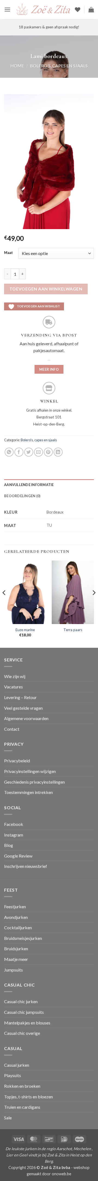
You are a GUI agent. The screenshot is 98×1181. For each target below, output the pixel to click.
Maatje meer (16, 959)
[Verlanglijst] (77, 10)
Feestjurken (15, 906)
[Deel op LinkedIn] (58, 452)
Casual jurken (16, 1065)
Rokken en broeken (22, 1086)
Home (17, 65)
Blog (8, 845)
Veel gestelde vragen (23, 708)
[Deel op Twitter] (28, 452)
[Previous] (4, 603)
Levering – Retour (20, 697)
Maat (8, 253)
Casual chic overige (22, 1033)
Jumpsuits (13, 969)
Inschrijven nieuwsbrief (25, 866)
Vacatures (13, 686)
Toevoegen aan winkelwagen (46, 288)
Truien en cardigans (22, 1107)
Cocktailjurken (18, 927)
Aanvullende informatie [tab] (29, 484)
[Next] (93, 603)
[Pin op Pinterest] (48, 452)
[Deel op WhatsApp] (9, 452)
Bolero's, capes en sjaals (59, 65)
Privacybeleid (17, 760)
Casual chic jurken (21, 1001)
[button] (7, 9)
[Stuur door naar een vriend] (38, 452)
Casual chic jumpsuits (24, 1012)
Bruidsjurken (16, 948)
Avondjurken (16, 917)
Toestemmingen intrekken (28, 792)
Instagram (13, 834)
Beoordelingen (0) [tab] (22, 496)
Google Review (18, 855)
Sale (8, 1117)
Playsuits (12, 1075)
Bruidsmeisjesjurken (23, 938)
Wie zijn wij (14, 676)
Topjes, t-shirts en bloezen (28, 1096)
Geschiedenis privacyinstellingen (34, 781)
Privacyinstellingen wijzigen (30, 771)
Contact (11, 729)
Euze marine (25, 630)
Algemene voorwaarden (26, 718)
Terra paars (72, 630)
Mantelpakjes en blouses (27, 1022)
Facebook (13, 824)
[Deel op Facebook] (18, 452)
